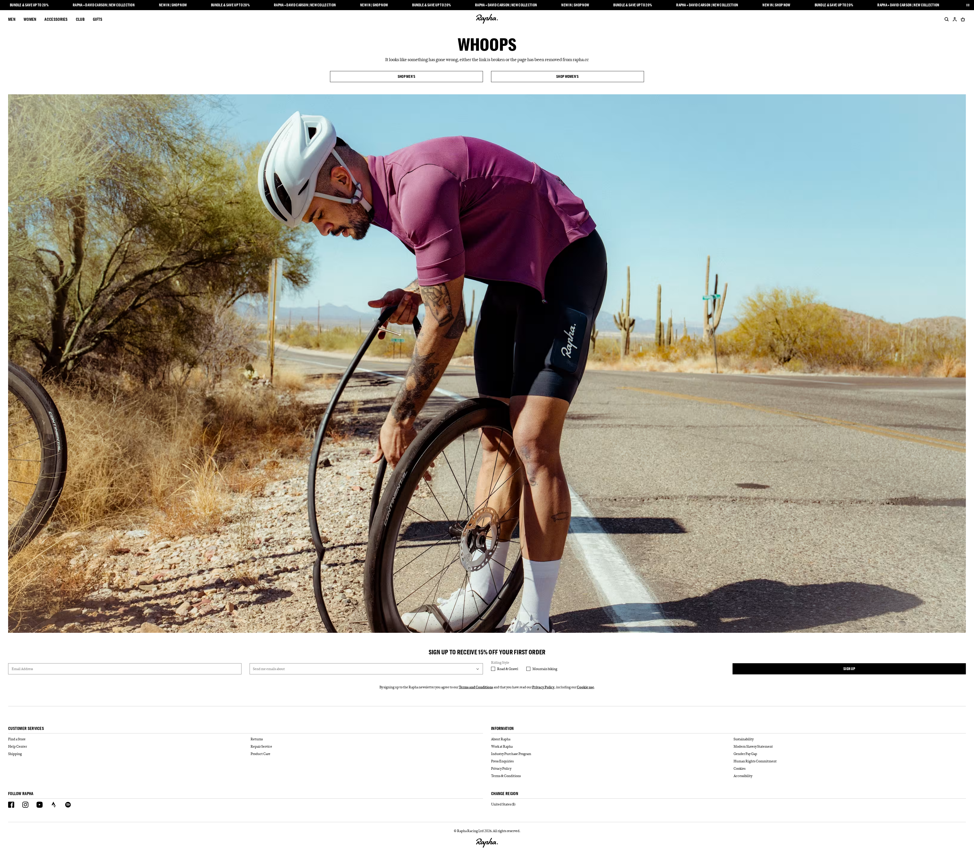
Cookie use (585, 687)
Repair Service (261, 746)
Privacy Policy (543, 687)
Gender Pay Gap (745, 754)
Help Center (17, 746)
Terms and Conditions (476, 687)
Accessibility (743, 776)
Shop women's (567, 76)
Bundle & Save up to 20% (29, 5)
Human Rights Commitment (755, 761)
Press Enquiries (502, 761)
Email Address (22, 669)
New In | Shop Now (173, 5)
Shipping (15, 754)
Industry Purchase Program (511, 754)
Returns (257, 739)
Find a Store (17, 739)
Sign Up (849, 669)
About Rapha (500, 739)
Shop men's (406, 76)
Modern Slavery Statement (753, 746)
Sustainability (744, 739)
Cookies (739, 768)
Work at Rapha (502, 746)
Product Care (260, 754)
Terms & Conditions (506, 776)
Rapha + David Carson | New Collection (104, 5)
